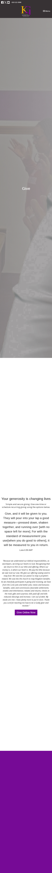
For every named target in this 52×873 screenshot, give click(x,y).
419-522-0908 (16, 2)
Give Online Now (26, 612)
